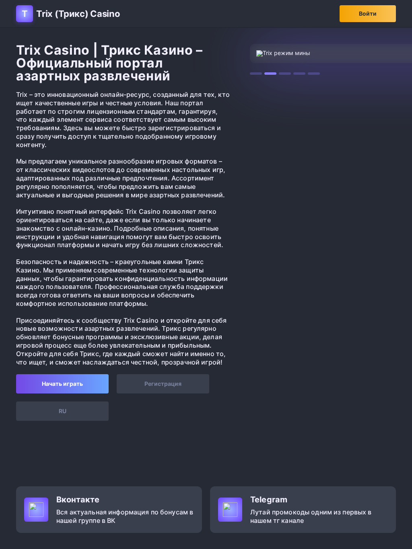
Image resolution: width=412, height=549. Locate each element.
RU (62, 411)
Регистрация (162, 383)
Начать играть (62, 383)
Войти (368, 13)
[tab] (256, 73)
